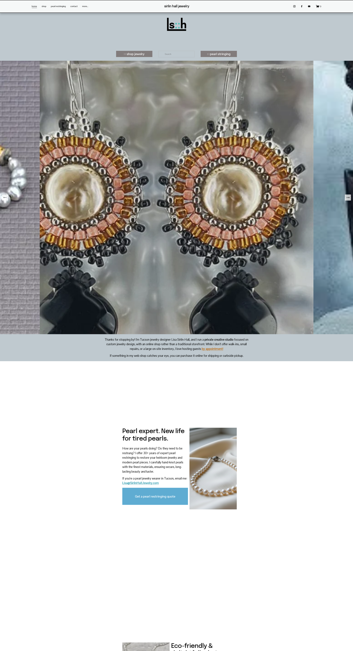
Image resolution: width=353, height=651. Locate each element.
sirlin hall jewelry (176, 6)
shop (44, 6)
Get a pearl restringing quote (155, 496)
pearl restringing (58, 6)
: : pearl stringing (218, 54)
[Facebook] (301, 6)
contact (74, 6)
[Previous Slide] (5, 198)
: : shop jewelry (134, 54)
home (34, 6)
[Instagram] (294, 6)
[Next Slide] (348, 198)
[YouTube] (309, 6)
